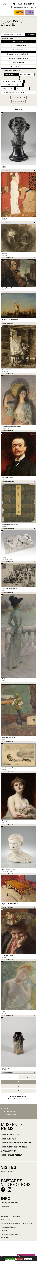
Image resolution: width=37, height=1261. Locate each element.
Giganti (4, 166)
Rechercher (30, 35)
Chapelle (18, 63)
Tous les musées (18, 41)
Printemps (5, 821)
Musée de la (18, 54)
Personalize (28, 1259)
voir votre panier (19, 102)
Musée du (18, 58)
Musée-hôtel (18, 67)
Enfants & (7, 1172)
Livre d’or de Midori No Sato (10, 524)
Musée (29, 12)
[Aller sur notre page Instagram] (9, 1189)
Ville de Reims (5, 1216)
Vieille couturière (6, 370)
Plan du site (4, 1231)
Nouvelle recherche (19, 98)
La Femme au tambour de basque (11, 426)
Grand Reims (16, 1216)
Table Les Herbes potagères (10, 903)
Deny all (19, 1259)
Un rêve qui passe (7, 679)
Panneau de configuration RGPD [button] (10, 1234)
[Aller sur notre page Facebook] (3, 1189)
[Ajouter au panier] (34, 113)
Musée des (19, 12)
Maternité (4, 254)
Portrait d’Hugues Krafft (8, 477)
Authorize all (10, 1259)
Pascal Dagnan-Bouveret (9, 870)
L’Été (3, 1012)
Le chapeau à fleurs (7, 956)
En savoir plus (32, 7)
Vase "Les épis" (6, 1068)
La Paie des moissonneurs (9, 588)
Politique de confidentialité (8, 1227)
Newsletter (5, 1207)
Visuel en (10, 71)
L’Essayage (5, 218)
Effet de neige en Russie (9, 768)
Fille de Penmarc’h (7, 288)
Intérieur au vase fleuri (8, 737)
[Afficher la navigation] (4, 4)
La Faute (4, 558)
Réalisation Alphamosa (7, 1220)
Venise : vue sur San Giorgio (10, 319)
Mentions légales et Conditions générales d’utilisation (16, 1224)
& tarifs (9, 1203)
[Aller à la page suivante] (27, 1077)
